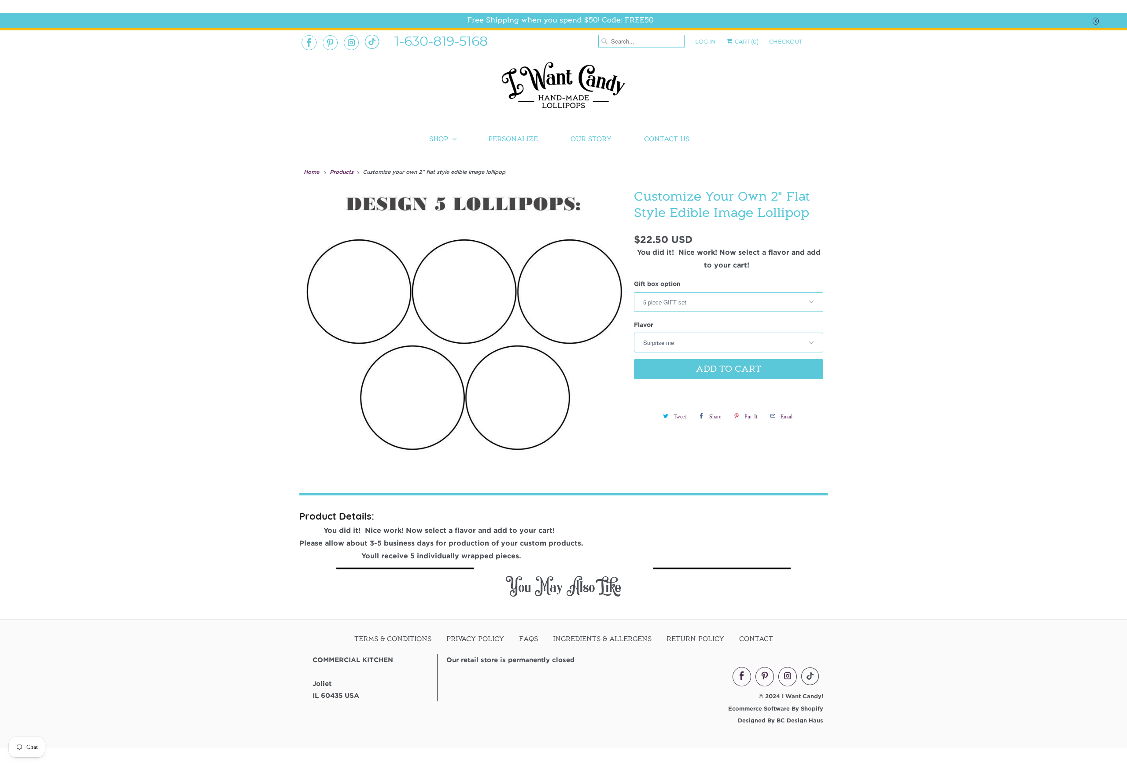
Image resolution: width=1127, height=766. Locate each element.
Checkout (785, 41)
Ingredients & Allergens (602, 639)
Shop (438, 139)
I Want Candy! (802, 696)
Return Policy (695, 639)
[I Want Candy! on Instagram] (351, 42)
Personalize (513, 139)
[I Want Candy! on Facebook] (309, 42)
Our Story (591, 139)
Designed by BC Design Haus (780, 720)
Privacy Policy (475, 639)
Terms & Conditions (392, 639)
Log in (705, 41)
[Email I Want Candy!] (372, 42)
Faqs (528, 639)
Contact (756, 639)
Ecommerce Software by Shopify (775, 708)
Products (342, 172)
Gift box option (657, 283)
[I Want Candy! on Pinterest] (330, 42)
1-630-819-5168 (441, 40)
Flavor (643, 324)
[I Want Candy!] (563, 89)
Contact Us (666, 139)
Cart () (746, 41)
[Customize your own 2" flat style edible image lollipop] (464, 327)
